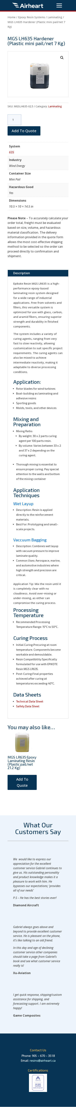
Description (21, 273)
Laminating (55, 17)
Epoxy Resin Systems (31, 17)
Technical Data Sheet (30, 701)
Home (11, 17)
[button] (62, 57)
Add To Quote (24, 130)
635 (11, 152)
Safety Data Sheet (27, 706)
